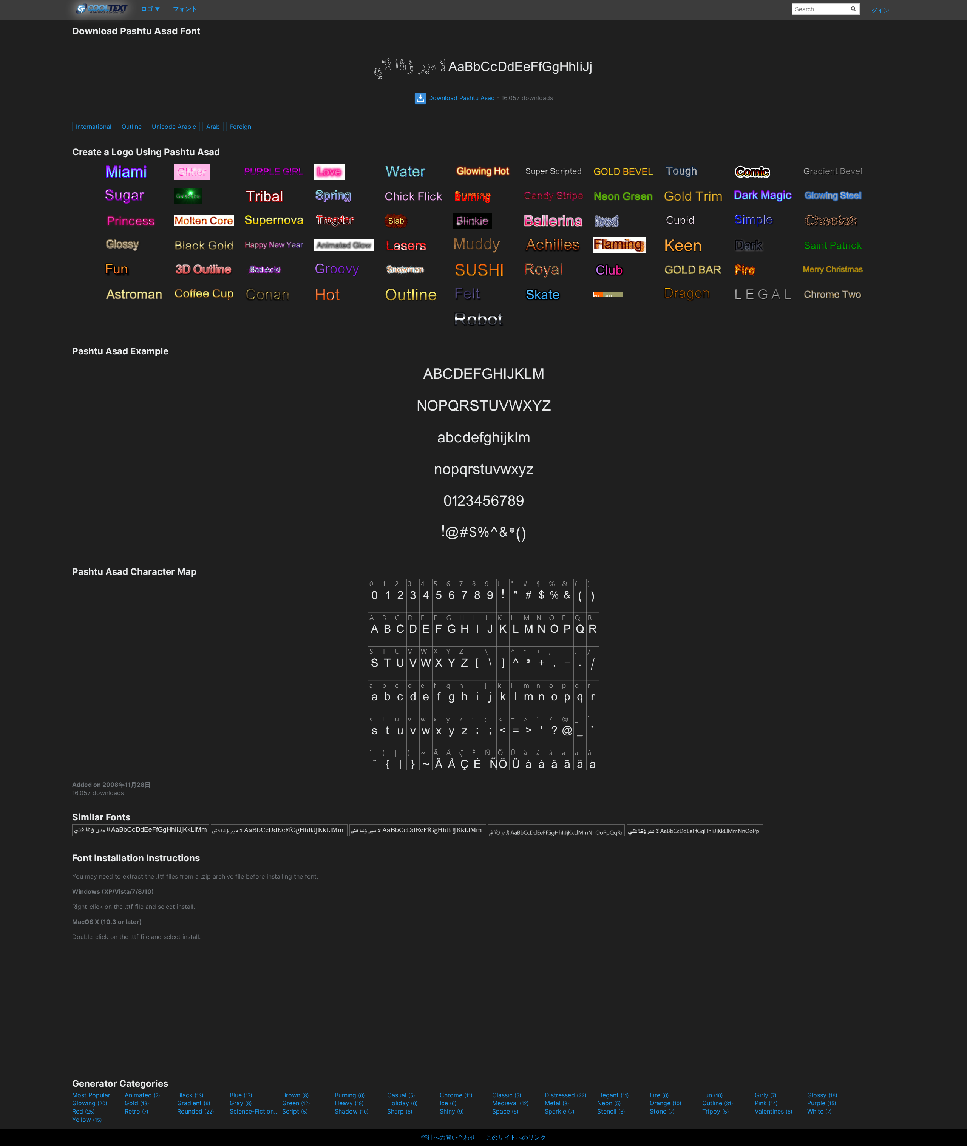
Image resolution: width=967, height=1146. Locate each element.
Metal (557, 1103)
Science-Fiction (255, 1111)
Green (296, 1103)
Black (190, 1095)
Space (505, 1111)
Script (295, 1111)
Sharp (399, 1111)
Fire (659, 1095)
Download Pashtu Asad (460, 98)
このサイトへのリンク (516, 1137)
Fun (712, 1095)
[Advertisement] (36, 138)
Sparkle (560, 1111)
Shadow (352, 1111)
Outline (132, 126)
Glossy (822, 1095)
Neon (609, 1103)
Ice (448, 1103)
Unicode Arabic (174, 126)
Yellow (87, 1119)
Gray (241, 1103)
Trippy (715, 1111)
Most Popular (91, 1095)
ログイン (877, 10)
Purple (821, 1103)
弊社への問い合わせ (448, 1137)
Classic (506, 1095)
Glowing (89, 1103)
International (93, 126)
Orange (665, 1103)
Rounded (195, 1111)
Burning (350, 1095)
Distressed (566, 1095)
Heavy (349, 1103)
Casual (401, 1095)
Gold (137, 1103)
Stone (662, 1111)
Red (83, 1111)
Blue (241, 1095)
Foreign (240, 126)
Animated (142, 1095)
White (819, 1111)
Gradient (193, 1103)
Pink (766, 1103)
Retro (136, 1111)
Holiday (402, 1103)
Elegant (613, 1095)
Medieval (510, 1103)
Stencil (611, 1111)
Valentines (773, 1111)
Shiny (452, 1111)
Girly (766, 1095)
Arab (213, 126)
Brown (295, 1095)
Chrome (456, 1095)
